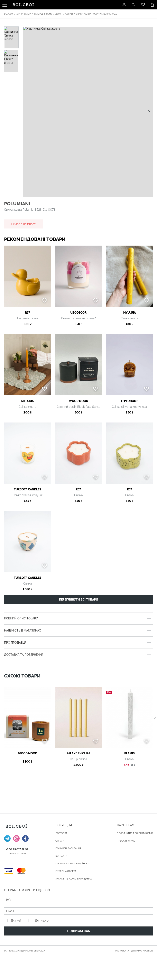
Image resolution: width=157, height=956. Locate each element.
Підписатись (78, 931)
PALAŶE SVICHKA (78, 753)
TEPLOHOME (129, 401)
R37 (27, 312)
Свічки (69, 14)
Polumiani (17, 203)
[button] (149, 112)
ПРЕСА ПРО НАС (126, 840)
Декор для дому (43, 14)
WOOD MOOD (78, 401)
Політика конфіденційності (72, 863)
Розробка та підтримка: (134, 951)
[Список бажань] (143, 4)
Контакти (61, 856)
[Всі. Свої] (24, 5)
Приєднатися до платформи (135, 833)
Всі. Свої (8, 14)
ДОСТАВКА (61, 833)
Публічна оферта (65, 871)
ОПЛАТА (59, 840)
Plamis (129, 753)
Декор (58, 14)
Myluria (129, 312)
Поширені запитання (68, 848)
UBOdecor (78, 312)
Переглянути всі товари (78, 599)
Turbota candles (27, 489)
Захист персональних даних (73, 878)
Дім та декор (24, 14)
